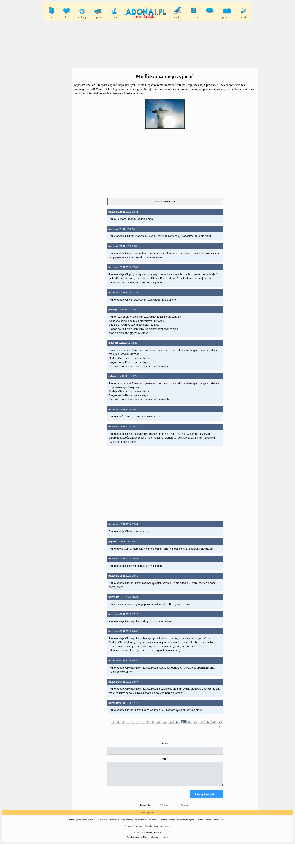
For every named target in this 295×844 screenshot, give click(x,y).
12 (171, 721)
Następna (185, 805)
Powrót (165, 805)
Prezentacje (152, 819)
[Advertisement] (147, 44)
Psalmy (208, 819)
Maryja (172, 819)
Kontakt (167, 826)
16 (195, 721)
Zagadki (72, 819)
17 (201, 721)
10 (158, 721)
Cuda (223, 819)
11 (164, 721)
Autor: (165, 743)
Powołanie (102, 819)
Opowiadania (83, 819)
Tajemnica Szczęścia (185, 819)
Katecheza (163, 819)
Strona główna (147, 812)
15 (189, 721)
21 (220, 727)
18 (208, 721)
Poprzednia (145, 805)
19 (214, 721)
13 (177, 721)
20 (220, 721)
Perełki (216, 819)
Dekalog (199, 819)
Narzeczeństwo (139, 819)
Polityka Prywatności (134, 826)
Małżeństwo (114, 819)
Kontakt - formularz (153, 826)
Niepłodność (126, 819)
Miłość (93, 819)
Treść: (165, 758)
